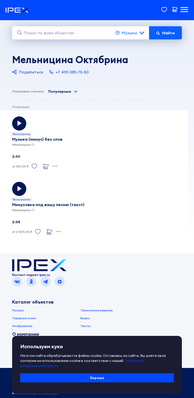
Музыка (129, 32)
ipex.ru (44, 275)
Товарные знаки (24, 318)
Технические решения (96, 310)
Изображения (22, 326)
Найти (168, 32)
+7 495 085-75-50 (72, 72)
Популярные (59, 91)
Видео (84, 318)
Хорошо (97, 378)
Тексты (85, 326)
